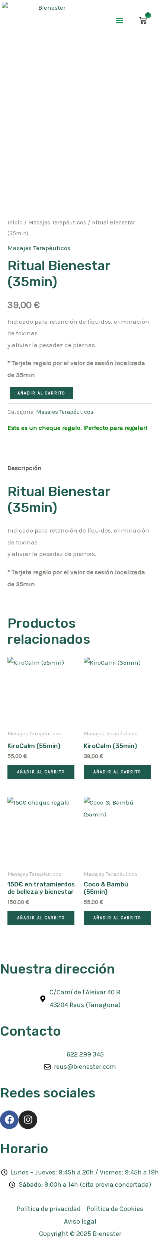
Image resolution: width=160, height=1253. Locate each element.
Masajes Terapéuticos (57, 222)
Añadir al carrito (41, 393)
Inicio (15, 222)
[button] (119, 21)
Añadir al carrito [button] (41, 772)
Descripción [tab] (24, 468)
